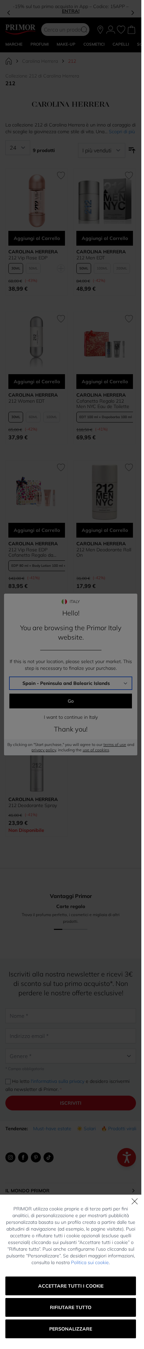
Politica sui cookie (90, 1262)
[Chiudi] (135, 1201)
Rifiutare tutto (70, 1307)
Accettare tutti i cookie (70, 1286)
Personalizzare (70, 1329)
